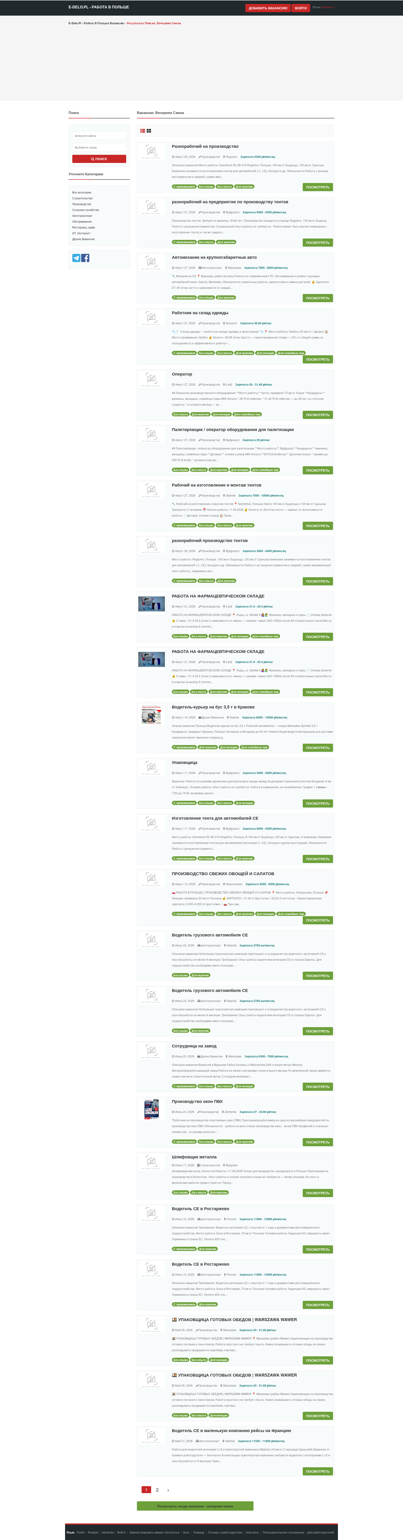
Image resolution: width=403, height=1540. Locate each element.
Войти (301, 8)
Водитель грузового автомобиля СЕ (210, 935)
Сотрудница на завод (194, 1046)
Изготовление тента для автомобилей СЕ (215, 818)
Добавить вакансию (268, 8)
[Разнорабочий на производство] (151, 151)
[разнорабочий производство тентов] (151, 545)
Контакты (253, 1532)
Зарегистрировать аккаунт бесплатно (154, 1532)
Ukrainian (108, 1532)
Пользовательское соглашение (284, 1532)
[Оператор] (151, 379)
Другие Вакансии (83, 239)
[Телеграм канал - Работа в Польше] (76, 257)
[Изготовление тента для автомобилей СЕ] (151, 823)
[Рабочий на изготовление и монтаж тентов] (151, 490)
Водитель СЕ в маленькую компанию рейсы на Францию (231, 1430)
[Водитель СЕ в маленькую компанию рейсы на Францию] (151, 1435)
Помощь (198, 1532)
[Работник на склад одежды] (151, 318)
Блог (186, 1532)
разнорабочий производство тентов (210, 540)
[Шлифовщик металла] (151, 1162)
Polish (81, 1532)
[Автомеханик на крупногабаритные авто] (151, 262)
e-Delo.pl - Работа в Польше (99, 7)
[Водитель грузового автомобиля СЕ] (151, 940)
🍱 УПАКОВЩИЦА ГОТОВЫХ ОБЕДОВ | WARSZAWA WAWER (234, 1319)
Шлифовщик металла (194, 1157)
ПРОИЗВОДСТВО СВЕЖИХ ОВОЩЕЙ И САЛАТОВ (223, 873)
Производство (81, 204)
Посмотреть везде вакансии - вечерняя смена (195, 1506)
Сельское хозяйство (85, 210)
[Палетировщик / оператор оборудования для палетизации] (151, 434)
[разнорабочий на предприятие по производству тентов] (151, 207)
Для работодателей (321, 1532)
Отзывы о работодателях (225, 1532)
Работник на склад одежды (200, 313)
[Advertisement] (201, 63)
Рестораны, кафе (83, 227)
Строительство (82, 198)
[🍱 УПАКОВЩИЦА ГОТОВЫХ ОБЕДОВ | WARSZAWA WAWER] (151, 1324)
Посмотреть (318, 187)
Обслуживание (82, 221)
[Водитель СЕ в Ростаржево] (151, 1213)
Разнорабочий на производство (205, 146)
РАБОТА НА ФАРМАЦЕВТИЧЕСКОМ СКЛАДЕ (218, 596)
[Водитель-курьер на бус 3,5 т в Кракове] (151, 715)
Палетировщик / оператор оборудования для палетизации (233, 429)
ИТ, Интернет (81, 233)
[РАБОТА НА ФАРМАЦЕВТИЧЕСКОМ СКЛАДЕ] (151, 604)
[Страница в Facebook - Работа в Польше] (85, 257)
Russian (93, 1532)
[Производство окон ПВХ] (151, 1109)
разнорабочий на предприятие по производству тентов (230, 202)
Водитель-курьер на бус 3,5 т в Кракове (213, 707)
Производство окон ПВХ (197, 1101)
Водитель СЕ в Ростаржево (200, 1208)
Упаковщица (184, 762)
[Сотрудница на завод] (151, 1051)
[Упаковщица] (151, 767)
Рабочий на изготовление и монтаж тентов (216, 485)
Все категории (81, 192)
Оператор (182, 374)
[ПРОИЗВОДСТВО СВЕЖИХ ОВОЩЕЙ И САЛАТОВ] (151, 878)
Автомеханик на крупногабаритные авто (214, 257)
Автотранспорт (82, 216)
